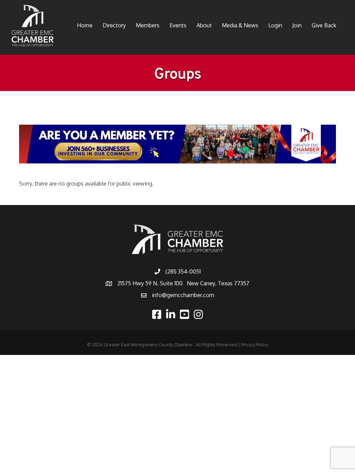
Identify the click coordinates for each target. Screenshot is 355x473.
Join (297, 25)
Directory (114, 25)
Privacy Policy (254, 344)
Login (275, 25)
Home (85, 25)
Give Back (324, 25)
